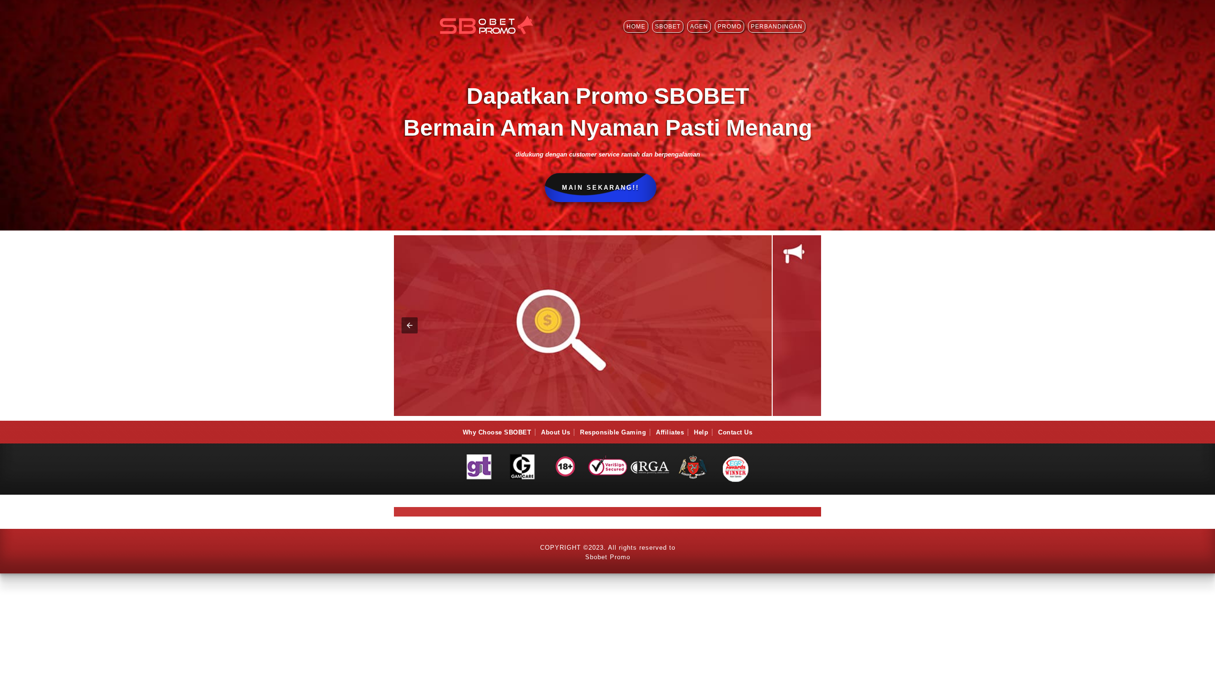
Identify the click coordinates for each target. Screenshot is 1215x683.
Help (701, 432)
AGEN (699, 26)
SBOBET (668, 26)
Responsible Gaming (613, 432)
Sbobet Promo (607, 557)
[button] (805, 325)
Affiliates (670, 432)
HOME (635, 26)
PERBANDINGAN (777, 26)
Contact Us (735, 432)
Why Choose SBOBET (497, 432)
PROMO (729, 26)
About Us (555, 432)
